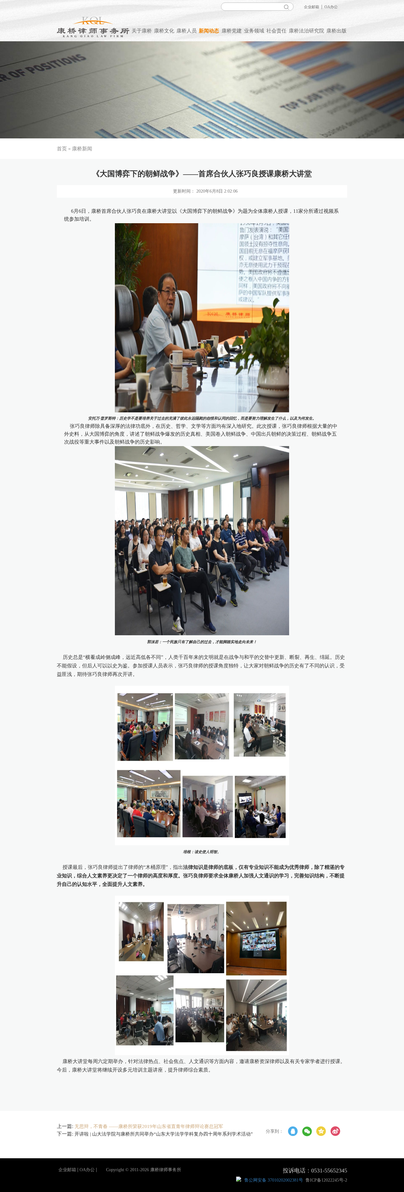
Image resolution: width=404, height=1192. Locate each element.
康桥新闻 (82, 148)
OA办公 (331, 7)
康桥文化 (164, 30)
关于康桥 (142, 30)
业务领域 (254, 30)
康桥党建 (232, 30)
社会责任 (276, 30)
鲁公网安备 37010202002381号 (273, 1180)
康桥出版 (336, 30)
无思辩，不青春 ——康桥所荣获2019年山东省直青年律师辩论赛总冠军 (148, 1126)
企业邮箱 (311, 7)
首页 (62, 148)
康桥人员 (186, 30)
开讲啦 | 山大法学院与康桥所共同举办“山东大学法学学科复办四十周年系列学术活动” (163, 1134)
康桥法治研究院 (306, 30)
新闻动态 (209, 30)
